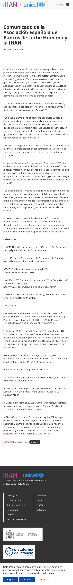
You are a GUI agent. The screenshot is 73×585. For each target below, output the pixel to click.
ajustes (53, 573)
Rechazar (26, 579)
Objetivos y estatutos (16, 505)
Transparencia (13, 510)
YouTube (41, 505)
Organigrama (12, 495)
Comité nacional (14, 500)
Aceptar (10, 579)
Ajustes (42, 579)
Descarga (35, 442)
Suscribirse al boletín (16, 519)
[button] (68, 5)
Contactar (10, 514)
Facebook (41, 495)
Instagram (41, 510)
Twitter (40, 500)
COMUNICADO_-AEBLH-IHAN (15, 442)
